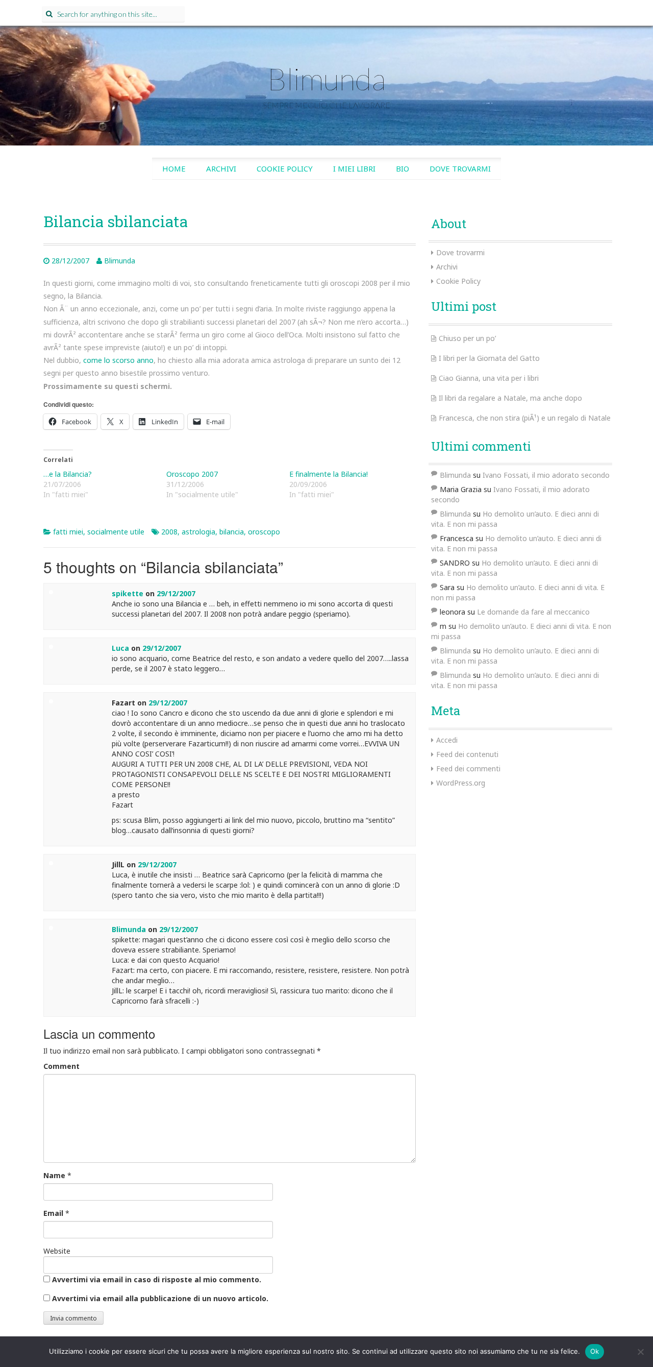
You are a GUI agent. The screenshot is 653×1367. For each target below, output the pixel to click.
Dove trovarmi (460, 168)
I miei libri (354, 168)
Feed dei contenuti (467, 754)
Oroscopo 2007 (192, 474)
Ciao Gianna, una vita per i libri (489, 378)
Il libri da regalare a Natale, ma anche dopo (510, 398)
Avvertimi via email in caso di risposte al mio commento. (156, 1279)
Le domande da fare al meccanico (533, 612)
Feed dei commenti (468, 768)
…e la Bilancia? (67, 474)
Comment (61, 1066)
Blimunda (326, 78)
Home (174, 168)
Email (53, 1213)
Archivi (221, 168)
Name (54, 1175)
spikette (127, 593)
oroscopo (264, 531)
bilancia (231, 531)
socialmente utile (115, 531)
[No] (640, 1352)
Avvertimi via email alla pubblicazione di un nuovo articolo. (160, 1298)
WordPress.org (460, 783)
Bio (402, 168)
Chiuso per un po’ (467, 338)
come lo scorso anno (118, 360)
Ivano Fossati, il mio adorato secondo (546, 475)
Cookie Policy (285, 168)
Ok (594, 1351)
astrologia (198, 531)
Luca (120, 648)
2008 (169, 531)
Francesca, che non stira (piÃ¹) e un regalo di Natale (525, 418)
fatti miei (68, 531)
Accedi (447, 740)
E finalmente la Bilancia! (328, 474)
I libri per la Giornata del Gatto (489, 358)
